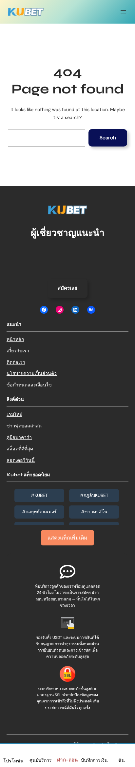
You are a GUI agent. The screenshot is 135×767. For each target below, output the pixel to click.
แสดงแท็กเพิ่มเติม (67, 537)
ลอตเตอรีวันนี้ (21, 460)
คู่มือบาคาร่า (19, 437)
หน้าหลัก (15, 339)
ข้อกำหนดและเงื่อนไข (29, 385)
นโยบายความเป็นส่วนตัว (32, 373)
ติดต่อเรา (16, 362)
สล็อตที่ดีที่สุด (20, 449)
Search (108, 137)
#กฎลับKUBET (94, 495)
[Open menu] (123, 12)
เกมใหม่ (14, 414)
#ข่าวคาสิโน (94, 512)
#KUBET (39, 495)
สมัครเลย (67, 288)
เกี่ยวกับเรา (18, 351)
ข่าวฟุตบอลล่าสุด (24, 426)
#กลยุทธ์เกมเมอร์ (39, 512)
